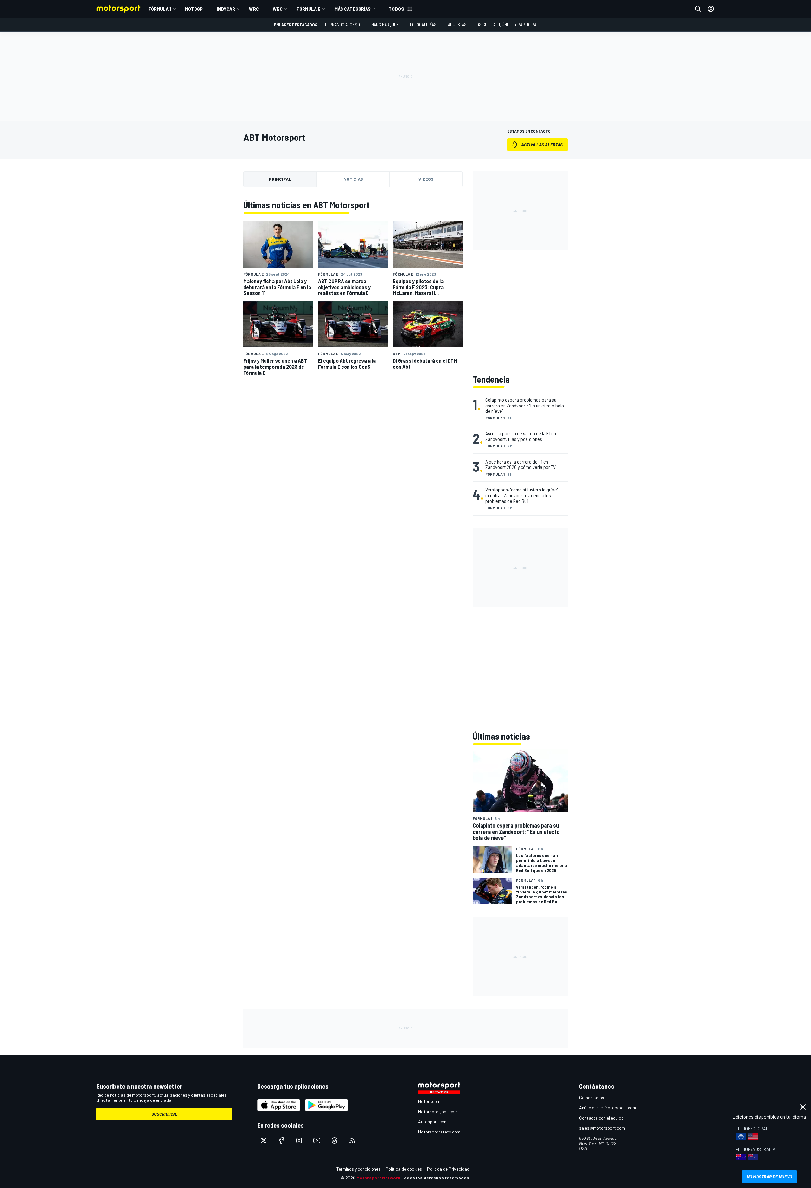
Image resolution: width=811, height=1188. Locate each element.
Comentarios (591, 1097)
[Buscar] (698, 9)
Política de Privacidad (448, 1169)
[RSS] (352, 1140)
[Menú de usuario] (711, 9)
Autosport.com (433, 1121)
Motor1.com (429, 1101)
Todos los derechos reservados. (435, 1177)
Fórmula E (309, 9)
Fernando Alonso (342, 24)
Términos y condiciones (358, 1169)
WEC (278, 9)
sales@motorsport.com (602, 1128)
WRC (254, 9)
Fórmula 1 (159, 9)
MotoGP (194, 9)
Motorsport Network (378, 1177)
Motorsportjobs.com (438, 1111)
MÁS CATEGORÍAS (353, 9)
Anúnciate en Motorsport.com (607, 1107)
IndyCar (226, 9)
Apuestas (457, 24)
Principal (280, 179)
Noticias (353, 179)
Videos (426, 179)
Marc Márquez (385, 24)
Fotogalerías (423, 24)
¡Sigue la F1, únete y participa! (507, 24)
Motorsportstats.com (439, 1131)
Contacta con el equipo (601, 1117)
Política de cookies (404, 1169)
